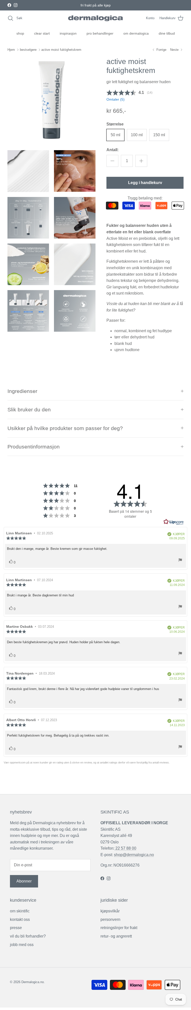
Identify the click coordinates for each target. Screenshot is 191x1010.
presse (16, 928)
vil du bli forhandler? (28, 936)
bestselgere (28, 50)
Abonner (24, 881)
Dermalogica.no (32, 982)
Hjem (11, 50)
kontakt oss (20, 919)
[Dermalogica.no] (95, 18)
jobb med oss (22, 945)
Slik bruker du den (29, 409)
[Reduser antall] (112, 161)
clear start (42, 33)
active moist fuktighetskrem (61, 50)
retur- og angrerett (116, 936)
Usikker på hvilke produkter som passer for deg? (65, 428)
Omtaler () (115, 99)
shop (20, 33)
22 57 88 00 (125, 848)
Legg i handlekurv (145, 183)
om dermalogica (136, 33)
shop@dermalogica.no (134, 855)
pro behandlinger (100, 33)
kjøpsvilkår (110, 911)
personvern (110, 919)
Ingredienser (22, 391)
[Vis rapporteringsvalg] (180, 561)
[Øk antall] (141, 161)
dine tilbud (167, 33)
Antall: (112, 150)
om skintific (20, 911)
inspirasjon (68, 33)
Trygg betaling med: (145, 198)
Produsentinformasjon (33, 446)
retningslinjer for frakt (118, 928)
